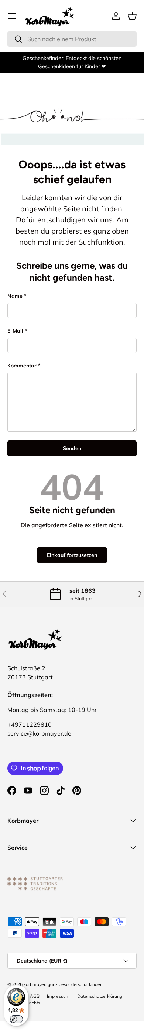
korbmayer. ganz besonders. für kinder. (63, 984)
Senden (72, 448)
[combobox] (72, 39)
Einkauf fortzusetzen (72, 555)
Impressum (58, 996)
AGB (35, 996)
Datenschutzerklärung (99, 996)
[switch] (16, 1019)
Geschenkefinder (43, 58)
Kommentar (22, 365)
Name (15, 296)
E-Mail (15, 330)
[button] (132, 16)
